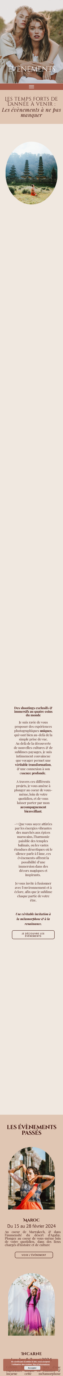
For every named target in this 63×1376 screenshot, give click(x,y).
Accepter (32, 1367)
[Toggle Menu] (31, 86)
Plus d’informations (41, 1364)
